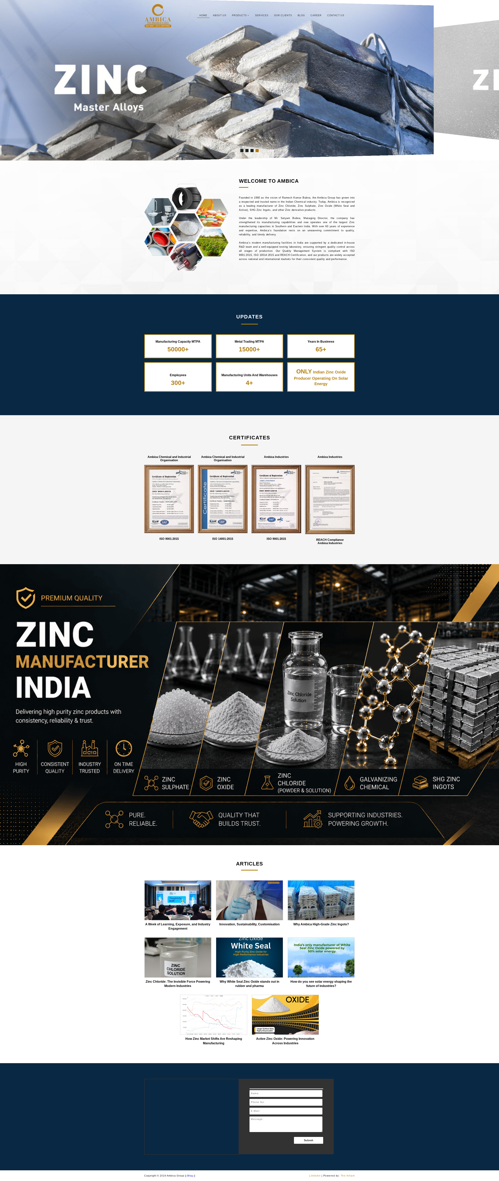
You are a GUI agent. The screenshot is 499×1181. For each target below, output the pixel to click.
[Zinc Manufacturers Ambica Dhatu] (241, 150)
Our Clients (283, 15)
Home (203, 15)
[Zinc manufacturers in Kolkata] (247, 150)
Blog (301, 15)
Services (261, 15)
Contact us (335, 15)
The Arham (348, 1175)
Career (316, 15)
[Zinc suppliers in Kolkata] (252, 150)
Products (240, 15)
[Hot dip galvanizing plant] (257, 150)
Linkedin (315, 1175)
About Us (219, 15)
